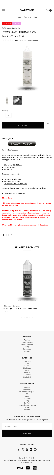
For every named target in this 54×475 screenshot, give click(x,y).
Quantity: (5, 111)
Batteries (27, 373)
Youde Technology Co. (27, 392)
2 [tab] (24, 317)
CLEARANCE (27, 377)
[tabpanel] (27, 286)
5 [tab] (32, 317)
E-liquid (27, 366)
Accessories (27, 375)
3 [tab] (27, 317)
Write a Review (33, 40)
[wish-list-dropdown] (48, 124)
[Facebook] (3, 235)
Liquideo (27, 407)
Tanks (27, 370)
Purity (27, 401)
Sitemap (27, 351)
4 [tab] (29, 317)
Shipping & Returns (27, 344)
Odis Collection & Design (27, 405)
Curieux (27, 387)
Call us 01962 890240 (26, 458)
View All (27, 410)
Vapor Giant (27, 389)
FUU (27, 394)
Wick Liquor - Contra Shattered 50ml (20, 309)
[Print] (11, 235)
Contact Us (27, 349)
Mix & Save (27, 368)
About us (27, 340)
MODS (27, 363)
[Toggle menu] (3, 10)
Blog (27, 347)
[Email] (7, 235)
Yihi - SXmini (27, 398)
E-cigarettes (27, 361)
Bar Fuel (27, 403)
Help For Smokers (27, 342)
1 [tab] (21, 317)
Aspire (27, 396)
